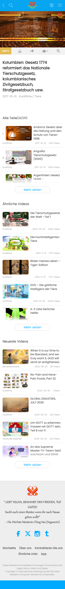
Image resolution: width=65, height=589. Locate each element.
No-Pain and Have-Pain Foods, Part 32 (43, 376)
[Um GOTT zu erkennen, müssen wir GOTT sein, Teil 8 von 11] (16, 429)
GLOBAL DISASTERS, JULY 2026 (43, 400)
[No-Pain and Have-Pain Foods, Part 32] (16, 380)
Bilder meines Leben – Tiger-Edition (45, 263)
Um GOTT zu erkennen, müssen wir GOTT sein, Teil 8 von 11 (45, 426)
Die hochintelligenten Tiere (44, 239)
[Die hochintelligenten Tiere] (16, 243)
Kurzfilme (25, 96)
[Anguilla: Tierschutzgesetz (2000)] (19, 157)
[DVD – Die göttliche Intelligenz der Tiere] (16, 291)
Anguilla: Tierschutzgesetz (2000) (44, 155)
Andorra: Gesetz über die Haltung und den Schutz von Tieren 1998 (47, 133)
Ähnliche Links (27, 554)
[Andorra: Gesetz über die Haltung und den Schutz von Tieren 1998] (19, 133)
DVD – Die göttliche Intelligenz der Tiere (43, 287)
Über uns (25, 548)
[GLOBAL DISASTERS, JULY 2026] (16, 405)
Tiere (37, 96)
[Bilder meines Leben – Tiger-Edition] (16, 267)
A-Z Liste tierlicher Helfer (42, 311)
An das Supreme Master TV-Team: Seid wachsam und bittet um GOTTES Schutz (45, 452)
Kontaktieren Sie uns (49, 548)
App (44, 554)
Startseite (9, 548)
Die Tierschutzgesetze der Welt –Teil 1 (45, 215)
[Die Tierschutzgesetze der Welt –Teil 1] (16, 219)
